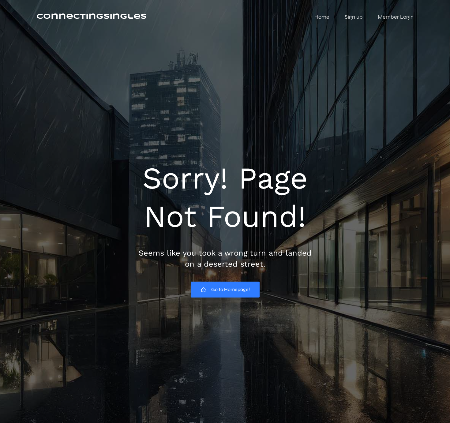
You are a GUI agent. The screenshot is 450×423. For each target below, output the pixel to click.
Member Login (396, 16)
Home (321, 16)
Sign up (353, 16)
